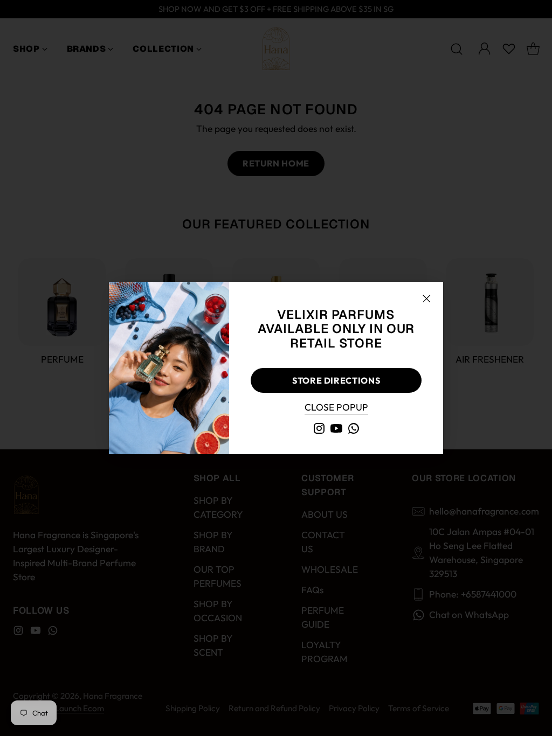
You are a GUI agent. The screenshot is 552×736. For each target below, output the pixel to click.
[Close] (426, 298)
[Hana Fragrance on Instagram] (319, 430)
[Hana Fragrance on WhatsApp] (353, 430)
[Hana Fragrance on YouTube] (336, 430)
